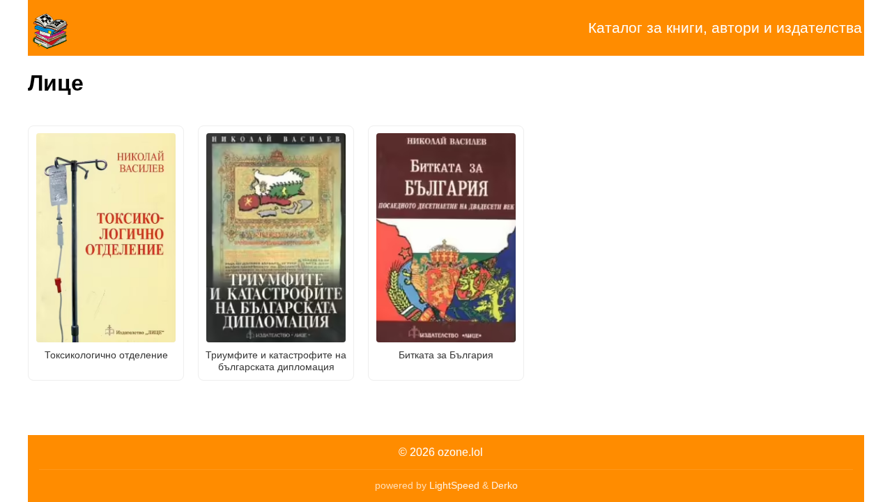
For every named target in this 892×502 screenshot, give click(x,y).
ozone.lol (460, 452)
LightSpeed (454, 485)
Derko (504, 485)
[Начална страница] (97, 28)
